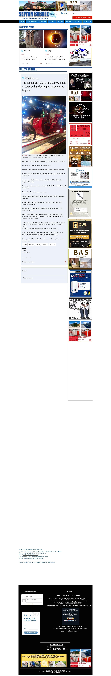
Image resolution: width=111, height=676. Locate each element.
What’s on (31, 244)
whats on (47, 54)
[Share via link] (30, 257)
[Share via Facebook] (23, 257)
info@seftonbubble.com (30, 555)
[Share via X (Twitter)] (26, 257)
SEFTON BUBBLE (34, 14)
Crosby (22, 54)
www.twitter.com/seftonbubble (33, 558)
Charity (38, 244)
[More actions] (65, 78)
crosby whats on (26, 252)
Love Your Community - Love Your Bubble (35, 18)
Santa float (52, 244)
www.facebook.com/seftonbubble (37, 557)
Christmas (44, 244)
